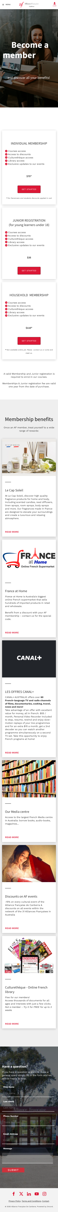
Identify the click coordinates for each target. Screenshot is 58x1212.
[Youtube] (36, 1194)
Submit (13, 1169)
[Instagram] (44, 1194)
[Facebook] (13, 1194)
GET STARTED (29, 187)
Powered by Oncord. (45, 1207)
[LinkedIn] (29, 1194)
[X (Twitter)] (21, 1194)
